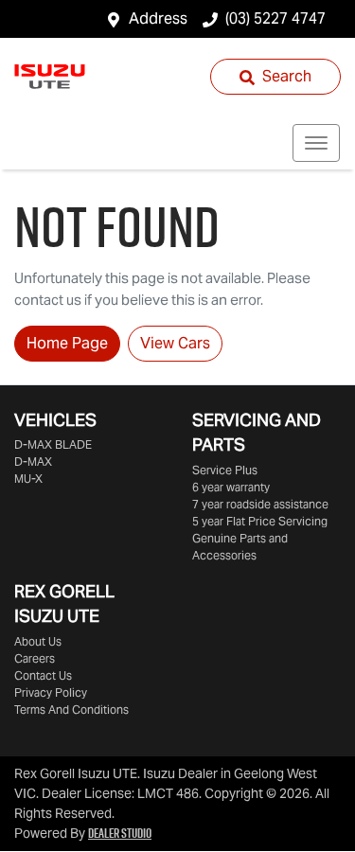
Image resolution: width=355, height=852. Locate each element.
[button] (316, 143)
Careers (34, 658)
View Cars (175, 343)
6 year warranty (231, 487)
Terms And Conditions (71, 709)
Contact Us (43, 675)
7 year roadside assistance (260, 504)
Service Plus (224, 470)
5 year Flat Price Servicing (260, 521)
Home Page (67, 343)
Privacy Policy (50, 692)
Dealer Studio (119, 833)
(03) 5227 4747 (275, 18)
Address (158, 18)
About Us (38, 641)
